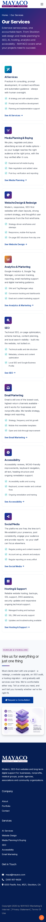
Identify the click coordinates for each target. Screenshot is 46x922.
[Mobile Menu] (42, 4)
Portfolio (6, 806)
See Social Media (13, 566)
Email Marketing (9, 854)
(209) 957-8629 (13, 879)
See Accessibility (13, 501)
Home (5, 15)
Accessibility (8, 849)
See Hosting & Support (16, 627)
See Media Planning (14, 180)
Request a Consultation (19, 700)
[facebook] (3, 917)
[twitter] (6, 917)
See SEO (9, 373)
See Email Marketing (15, 437)
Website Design (9, 835)
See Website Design (15, 244)
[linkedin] (8, 917)
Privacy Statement (21, 909)
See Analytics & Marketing (18, 305)
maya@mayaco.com (15, 874)
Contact (5, 811)
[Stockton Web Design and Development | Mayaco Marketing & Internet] (14, 4)
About (5, 801)
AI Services (7, 830)
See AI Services (12, 115)
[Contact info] (41, 917)
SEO (4, 845)
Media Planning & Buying (14, 840)
